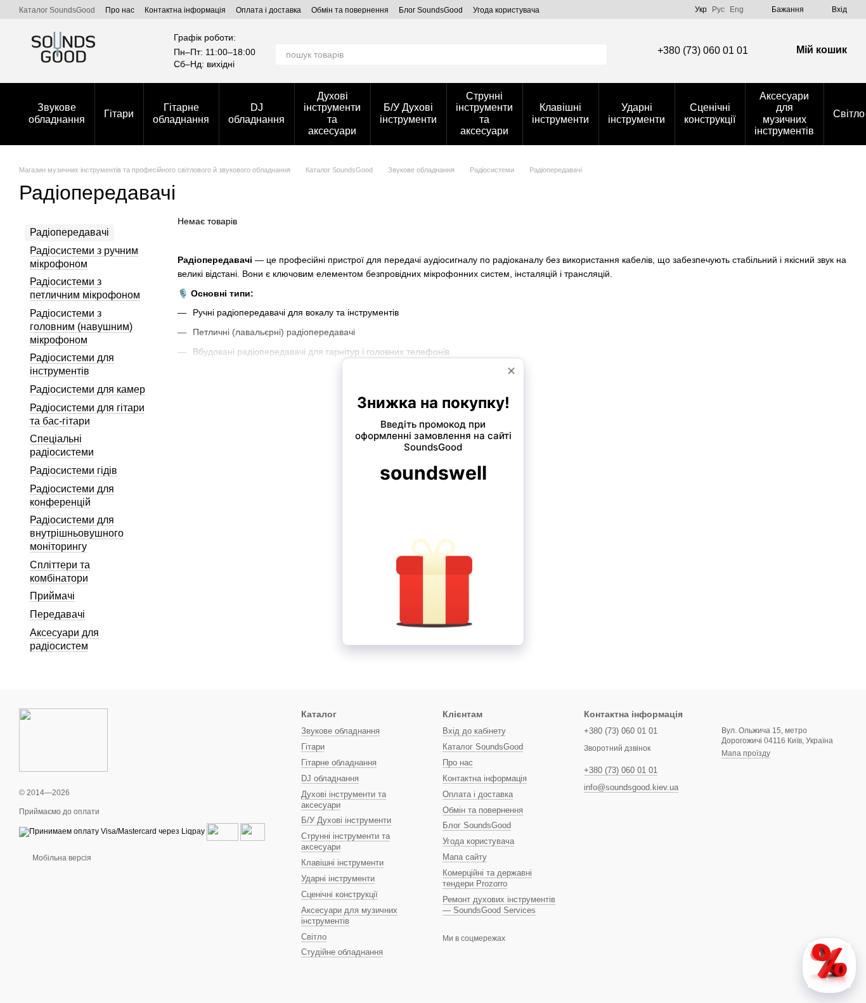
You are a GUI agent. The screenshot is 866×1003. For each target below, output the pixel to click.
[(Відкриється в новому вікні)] (222, 831)
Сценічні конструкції (709, 113)
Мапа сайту (465, 857)
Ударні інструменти (636, 113)
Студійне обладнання (342, 952)
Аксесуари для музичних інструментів (784, 113)
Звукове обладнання (57, 113)
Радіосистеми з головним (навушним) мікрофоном (81, 326)
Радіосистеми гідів (73, 470)
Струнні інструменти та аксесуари (484, 113)
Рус (718, 9)
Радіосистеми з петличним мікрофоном (85, 289)
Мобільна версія (60, 857)
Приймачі (52, 596)
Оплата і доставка (268, 10)
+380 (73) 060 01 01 (702, 50)
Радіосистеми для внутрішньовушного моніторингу (77, 534)
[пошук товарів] (596, 54)
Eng (737, 9)
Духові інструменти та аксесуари (332, 113)
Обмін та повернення (350, 10)
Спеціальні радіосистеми (62, 446)
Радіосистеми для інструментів (72, 365)
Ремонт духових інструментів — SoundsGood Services (499, 905)
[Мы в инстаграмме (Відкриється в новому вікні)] (677, 9)
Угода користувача (506, 10)
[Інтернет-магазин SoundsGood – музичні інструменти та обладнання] (63, 739)
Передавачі (57, 614)
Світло (313, 937)
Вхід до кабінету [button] (474, 731)
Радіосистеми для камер (87, 389)
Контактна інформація (185, 10)
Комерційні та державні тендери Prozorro (487, 878)
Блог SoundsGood (431, 10)
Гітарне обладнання (181, 113)
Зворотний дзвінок (617, 748)
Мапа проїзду (745, 753)
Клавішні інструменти (560, 113)
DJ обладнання (256, 113)
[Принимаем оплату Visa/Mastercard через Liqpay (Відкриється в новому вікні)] (112, 831)
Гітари (119, 113)
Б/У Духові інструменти (408, 113)
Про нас (119, 10)
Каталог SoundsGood (57, 10)
